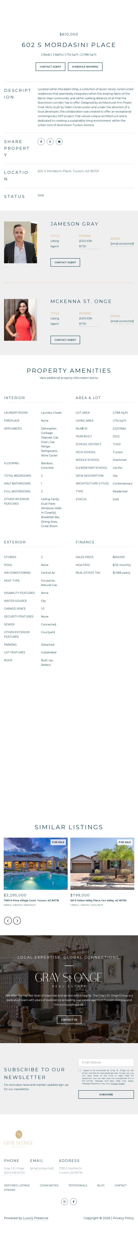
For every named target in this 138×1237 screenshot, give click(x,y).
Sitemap (9, 1190)
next (17, 921)
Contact (120, 1185)
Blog (101, 1185)
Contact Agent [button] (50, 66)
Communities (49, 1185)
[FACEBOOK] (73, 1201)
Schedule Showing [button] (85, 66)
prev (8, 921)
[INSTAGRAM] (64, 1201)
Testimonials (77, 1185)
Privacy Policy (118, 1083)
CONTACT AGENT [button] (65, 262)
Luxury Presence (35, 1218)
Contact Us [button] (69, 1019)
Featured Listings (17, 1185)
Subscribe (106, 1094)
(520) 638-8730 (86, 243)
